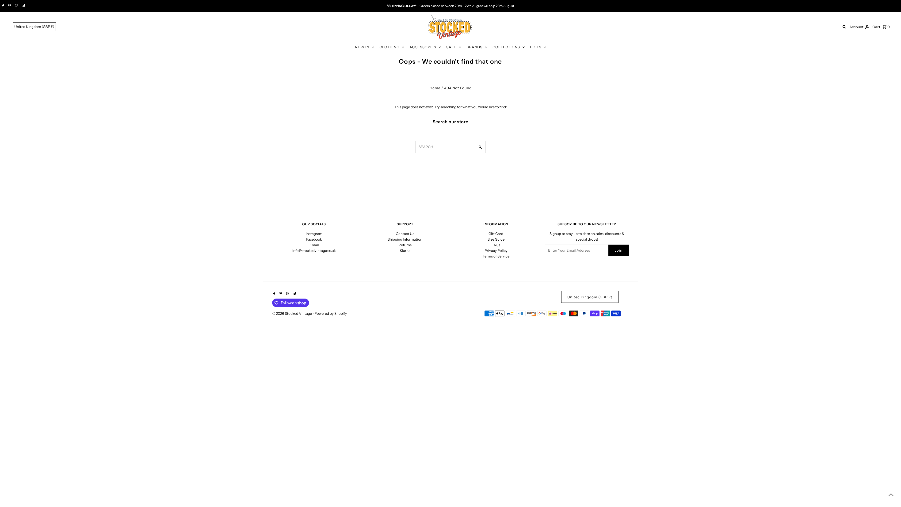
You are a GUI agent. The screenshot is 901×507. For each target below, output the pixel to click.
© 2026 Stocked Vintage (292, 313)
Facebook (314, 239)
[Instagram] (16, 6)
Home (435, 88)
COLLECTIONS (506, 47)
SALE (451, 47)
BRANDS (474, 47)
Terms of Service (496, 256)
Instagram (314, 233)
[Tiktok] (23, 6)
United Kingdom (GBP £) (34, 26)
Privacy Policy (496, 250)
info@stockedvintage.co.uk (314, 250)
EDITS (535, 47)
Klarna (405, 250)
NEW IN (362, 47)
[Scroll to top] (891, 494)
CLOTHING (389, 47)
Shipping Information (405, 239)
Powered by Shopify (330, 313)
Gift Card (496, 233)
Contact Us (405, 233)
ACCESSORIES (422, 47)
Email (314, 245)
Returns (405, 245)
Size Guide (496, 239)
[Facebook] (2, 6)
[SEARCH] (844, 27)
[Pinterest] (9, 6)
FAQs (496, 245)
